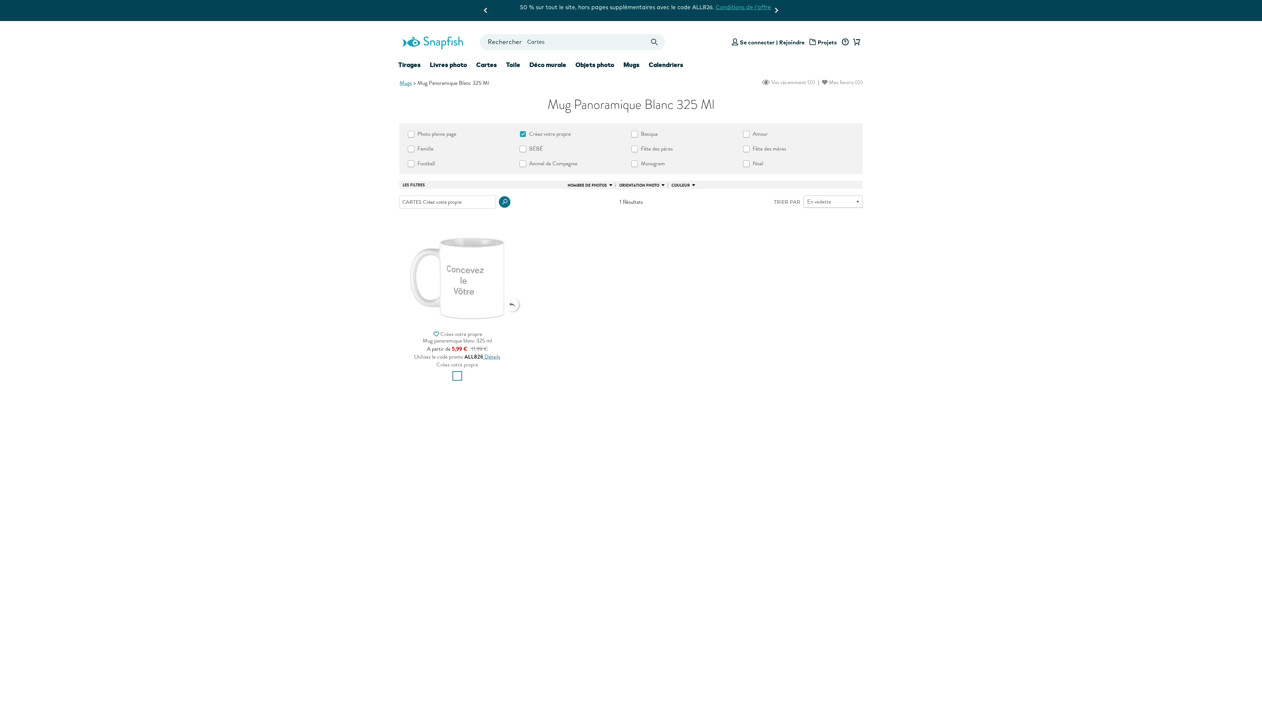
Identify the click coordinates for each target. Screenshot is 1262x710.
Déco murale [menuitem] (547, 65)
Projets (827, 42)
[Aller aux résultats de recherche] (654, 42)
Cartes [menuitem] (486, 65)
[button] (504, 202)
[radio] (457, 376)
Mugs (406, 83)
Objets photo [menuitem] (594, 65)
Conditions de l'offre (729, 7)
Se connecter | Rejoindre (772, 42)
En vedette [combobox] (819, 202)
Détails (491, 357)
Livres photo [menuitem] (448, 65)
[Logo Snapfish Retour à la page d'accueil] (432, 42)
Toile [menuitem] (513, 65)
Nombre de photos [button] (587, 185)
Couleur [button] (680, 185)
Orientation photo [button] (639, 185)
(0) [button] (792, 82)
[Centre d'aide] (845, 42)
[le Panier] (855, 42)
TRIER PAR (787, 202)
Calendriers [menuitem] (666, 65)
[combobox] (572, 42)
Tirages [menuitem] (409, 65)
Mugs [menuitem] (631, 65)
